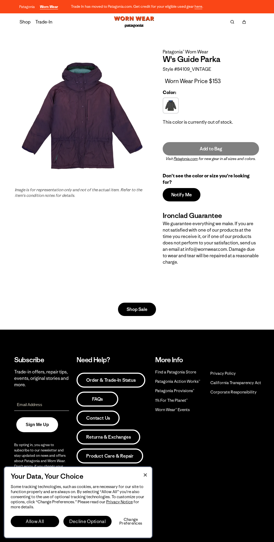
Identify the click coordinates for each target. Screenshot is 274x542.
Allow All (35, 521)
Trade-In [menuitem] (43, 22)
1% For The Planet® (171, 400)
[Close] (145, 475)
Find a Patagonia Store (175, 372)
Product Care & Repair (110, 456)
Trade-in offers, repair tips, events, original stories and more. (41, 378)
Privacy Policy (223, 373)
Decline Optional (87, 521)
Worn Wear (49, 7)
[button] (244, 22)
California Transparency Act (235, 382)
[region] (78, 502)
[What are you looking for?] (232, 22)
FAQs (97, 399)
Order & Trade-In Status (110, 380)
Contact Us (98, 418)
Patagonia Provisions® (174, 390)
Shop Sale (137, 309)
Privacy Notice (119, 501)
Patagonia (27, 7)
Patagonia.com (186, 158)
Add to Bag (211, 149)
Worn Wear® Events (172, 409)
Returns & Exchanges (108, 437)
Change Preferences (130, 521)
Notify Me (181, 195)
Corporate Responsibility (233, 392)
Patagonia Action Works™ (177, 381)
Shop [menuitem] (25, 22)
